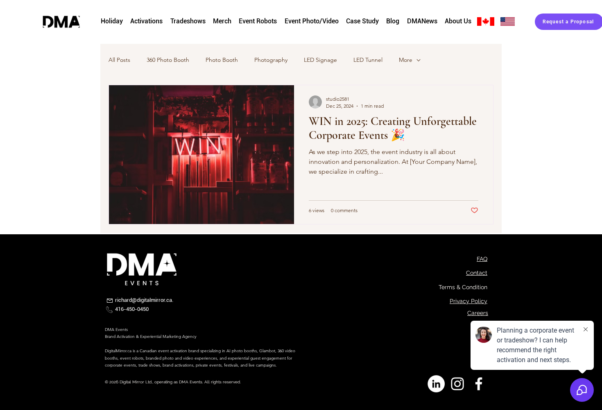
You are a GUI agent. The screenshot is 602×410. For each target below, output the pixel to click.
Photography (270, 59)
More (405, 59)
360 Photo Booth (168, 59)
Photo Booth (222, 59)
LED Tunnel (367, 59)
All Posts (119, 59)
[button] (222, 21)
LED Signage (320, 59)
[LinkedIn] (436, 383)
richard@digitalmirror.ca (143, 300)
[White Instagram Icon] (457, 383)
